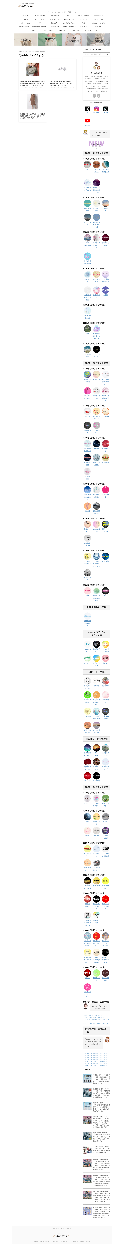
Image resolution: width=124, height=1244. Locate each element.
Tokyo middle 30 (98, 15)
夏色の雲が (98, 26)
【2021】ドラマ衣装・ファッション (95, 1061)
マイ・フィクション (40, 19)
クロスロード (83, 19)
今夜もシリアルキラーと (69, 26)
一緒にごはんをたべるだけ (98, 23)
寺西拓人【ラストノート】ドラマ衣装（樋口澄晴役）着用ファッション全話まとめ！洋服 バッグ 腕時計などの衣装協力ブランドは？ (101, 1079)
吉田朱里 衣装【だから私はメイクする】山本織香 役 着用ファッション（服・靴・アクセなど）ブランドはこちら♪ (62, 83)
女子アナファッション (47, 30)
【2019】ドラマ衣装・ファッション (95, 1065)
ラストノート (69, 15)
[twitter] (94, 96)
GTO (40, 23)
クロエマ (33, 30)
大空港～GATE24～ (69, 19)
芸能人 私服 (62, 30)
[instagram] (98, 96)
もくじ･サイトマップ (66, 1228)
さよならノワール (54, 19)
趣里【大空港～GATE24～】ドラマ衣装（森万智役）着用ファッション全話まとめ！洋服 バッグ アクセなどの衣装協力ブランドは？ (101, 1137)
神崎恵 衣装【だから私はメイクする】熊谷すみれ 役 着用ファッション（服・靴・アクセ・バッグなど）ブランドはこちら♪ (32, 83)
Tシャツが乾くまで (40, 15)
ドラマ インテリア (76, 30)
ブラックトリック (25, 23)
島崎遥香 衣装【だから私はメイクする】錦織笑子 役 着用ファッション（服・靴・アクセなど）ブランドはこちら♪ (32, 116)
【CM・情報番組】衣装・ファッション (97, 1024)
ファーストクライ (98, 19)
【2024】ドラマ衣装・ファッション (95, 1055)
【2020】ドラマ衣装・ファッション (95, 1063)
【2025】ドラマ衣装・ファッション (95, 1053)
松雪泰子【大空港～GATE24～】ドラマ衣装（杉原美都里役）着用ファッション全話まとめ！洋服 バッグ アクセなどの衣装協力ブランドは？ (101, 1093)
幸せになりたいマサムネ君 (26, 26)
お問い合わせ (56, 1228)
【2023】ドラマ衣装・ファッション (95, 1057)
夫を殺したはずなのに (69, 23)
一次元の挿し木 (84, 23)
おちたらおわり (55, 26)
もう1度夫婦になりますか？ (40, 26)
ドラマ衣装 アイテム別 (91, 30)
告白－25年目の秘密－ (84, 15)
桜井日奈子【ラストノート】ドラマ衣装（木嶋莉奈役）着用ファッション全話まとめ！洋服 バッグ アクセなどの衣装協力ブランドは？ (101, 1107)
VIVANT (26, 19)
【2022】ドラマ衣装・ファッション (95, 1059)
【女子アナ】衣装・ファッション (95, 1018)
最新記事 (25, 15)
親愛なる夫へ (54, 23)
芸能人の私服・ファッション (93, 1016)
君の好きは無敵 (55, 15)
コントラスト (83, 26)
